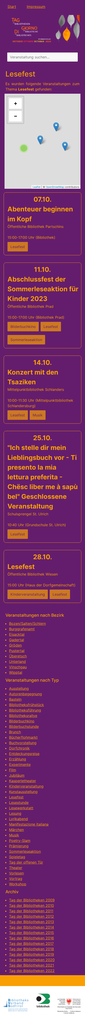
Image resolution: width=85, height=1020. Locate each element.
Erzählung (17, 759)
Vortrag (15, 878)
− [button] (15, 116)
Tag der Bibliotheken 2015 (31, 932)
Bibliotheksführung (25, 710)
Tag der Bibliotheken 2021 (31, 965)
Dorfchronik (19, 748)
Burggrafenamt (22, 629)
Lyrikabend (18, 819)
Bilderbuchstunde (24, 726)
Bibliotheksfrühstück (26, 704)
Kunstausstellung (23, 791)
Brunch (15, 732)
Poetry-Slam (19, 840)
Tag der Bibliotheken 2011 (31, 911)
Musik (14, 835)
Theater (15, 867)
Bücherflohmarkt (23, 737)
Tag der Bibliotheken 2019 (31, 954)
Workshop (17, 884)
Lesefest (16, 797)
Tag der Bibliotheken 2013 (31, 922)
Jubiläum (16, 775)
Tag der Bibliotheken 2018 (31, 949)
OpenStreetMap (55, 187)
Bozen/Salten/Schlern (27, 623)
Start (11, 6)
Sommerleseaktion (25, 851)
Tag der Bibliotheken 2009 (32, 900)
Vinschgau (18, 667)
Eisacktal (16, 634)
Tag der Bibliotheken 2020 (32, 960)
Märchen (16, 829)
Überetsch (18, 656)
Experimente (20, 764)
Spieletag (17, 857)
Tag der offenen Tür (26, 862)
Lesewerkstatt (21, 808)
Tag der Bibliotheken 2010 (31, 905)
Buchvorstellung (22, 743)
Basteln (15, 699)
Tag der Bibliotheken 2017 (31, 943)
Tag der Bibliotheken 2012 (31, 916)
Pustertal (16, 650)
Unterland (17, 661)
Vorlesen (16, 873)
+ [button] (15, 103)
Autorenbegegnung (25, 694)
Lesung (15, 813)
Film (12, 770)
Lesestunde (19, 802)
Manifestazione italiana (29, 824)
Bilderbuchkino (21, 721)
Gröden (15, 645)
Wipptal (15, 672)
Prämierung (19, 846)
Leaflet (37, 187)
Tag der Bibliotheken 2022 (32, 970)
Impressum (36, 6)
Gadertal (16, 640)
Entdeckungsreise (24, 753)
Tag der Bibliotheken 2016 (31, 938)
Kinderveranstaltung (26, 786)
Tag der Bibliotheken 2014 (31, 927)
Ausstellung (19, 688)
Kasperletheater (22, 781)
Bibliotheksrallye (23, 715)
